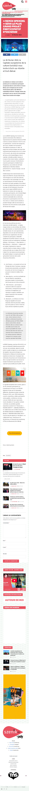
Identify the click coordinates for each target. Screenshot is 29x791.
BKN (7, 787)
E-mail (5, 547)
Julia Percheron (17, 469)
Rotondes (11, 746)
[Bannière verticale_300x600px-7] (14, 696)
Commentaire (6, 523)
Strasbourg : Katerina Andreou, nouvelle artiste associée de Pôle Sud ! (17, 498)
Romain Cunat (14, 486)
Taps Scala (11, 742)
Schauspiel (12, 744)
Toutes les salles (13, 756)
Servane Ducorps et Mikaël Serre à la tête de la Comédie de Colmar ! (19, 465)
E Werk (11, 750)
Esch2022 (8, 455)
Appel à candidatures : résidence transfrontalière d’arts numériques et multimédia (17, 668)
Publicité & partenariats (13, 762)
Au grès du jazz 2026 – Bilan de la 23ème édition (17, 483)
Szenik (15, 787)
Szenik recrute (13, 764)
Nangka (23, 787)
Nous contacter (13, 765)
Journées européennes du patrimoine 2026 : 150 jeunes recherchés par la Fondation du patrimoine (17, 653)
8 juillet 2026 (20, 508)
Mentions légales (13, 767)
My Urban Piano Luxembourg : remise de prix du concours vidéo (17, 505)
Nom (4, 540)
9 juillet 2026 (21, 501)
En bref (6, 464)
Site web (5, 554)
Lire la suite (7, 479)
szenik (8, 35)
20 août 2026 (20, 486)
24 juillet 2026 (20, 493)
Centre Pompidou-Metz (13, 748)
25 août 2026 (6, 471)
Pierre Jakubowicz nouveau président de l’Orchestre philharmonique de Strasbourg (16, 490)
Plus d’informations (14, 433)
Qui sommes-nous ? (13, 761)
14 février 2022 (17, 35)
